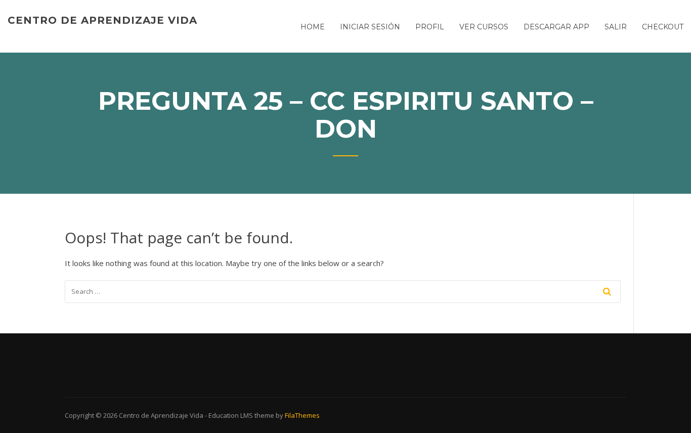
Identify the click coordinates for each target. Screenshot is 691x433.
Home (312, 26)
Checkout (662, 26)
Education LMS (230, 415)
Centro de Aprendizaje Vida (102, 20)
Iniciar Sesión (370, 26)
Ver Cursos (483, 26)
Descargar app (556, 26)
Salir (615, 26)
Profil (429, 26)
